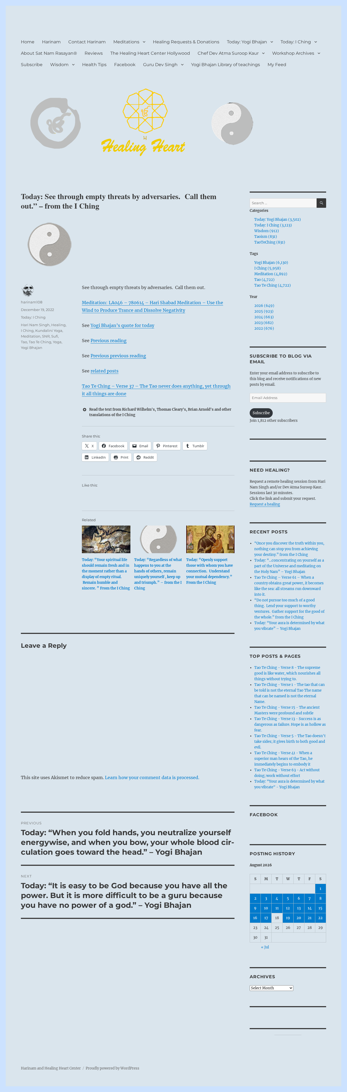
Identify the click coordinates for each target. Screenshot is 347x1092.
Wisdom (59, 64)
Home (27, 41)
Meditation (30, 336)
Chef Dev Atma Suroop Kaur (228, 53)
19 (288, 918)
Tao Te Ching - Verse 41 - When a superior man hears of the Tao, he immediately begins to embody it (283, 759)
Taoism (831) (265, 236)
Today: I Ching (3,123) (273, 225)
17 (266, 918)
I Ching (27, 330)
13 (299, 908)
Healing (58, 325)
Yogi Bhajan (31, 347)
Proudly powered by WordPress (112, 1068)
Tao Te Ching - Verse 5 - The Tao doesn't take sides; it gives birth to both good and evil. (290, 742)
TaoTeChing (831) (269, 242)
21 (309, 918)
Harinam (51, 41)
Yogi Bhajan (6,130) (271, 262)
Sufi (54, 336)
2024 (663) (264, 317)
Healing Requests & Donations (186, 41)
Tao (24, 342)
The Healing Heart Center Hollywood (150, 53)
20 (299, 918)
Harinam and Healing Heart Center (51, 1068)
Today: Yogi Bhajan (247, 41)
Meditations (126, 41)
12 (288, 908)
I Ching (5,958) (267, 268)
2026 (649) (264, 305)
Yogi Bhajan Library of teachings (225, 64)
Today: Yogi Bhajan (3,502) (277, 219)
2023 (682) (264, 322)
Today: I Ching (296, 41)
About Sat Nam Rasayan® (49, 53)
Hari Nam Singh (35, 325)
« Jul (265, 947)
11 (277, 908)
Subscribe (32, 64)
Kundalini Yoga (48, 330)
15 (320, 908)
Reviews (94, 53)
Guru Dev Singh (160, 64)
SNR (46, 336)
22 (320, 918)
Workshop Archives (293, 53)
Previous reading (109, 340)
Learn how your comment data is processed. (152, 777)
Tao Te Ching (40, 342)
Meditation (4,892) (270, 274)
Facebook (125, 64)
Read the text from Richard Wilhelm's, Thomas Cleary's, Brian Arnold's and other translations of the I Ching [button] (160, 412)
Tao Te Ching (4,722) (272, 285)
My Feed (277, 64)
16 (255, 918)
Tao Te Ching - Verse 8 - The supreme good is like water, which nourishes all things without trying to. (287, 673)
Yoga (57, 342)
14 (310, 908)
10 (266, 908)
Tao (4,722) (264, 279)
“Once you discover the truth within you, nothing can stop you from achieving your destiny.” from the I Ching (289, 549)
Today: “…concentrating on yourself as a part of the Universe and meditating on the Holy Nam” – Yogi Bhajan (289, 566)
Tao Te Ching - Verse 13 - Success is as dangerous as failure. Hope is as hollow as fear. (290, 725)
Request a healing (265, 504)
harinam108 (31, 302)
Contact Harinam (87, 41)
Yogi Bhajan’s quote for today (122, 325)
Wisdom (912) (266, 231)
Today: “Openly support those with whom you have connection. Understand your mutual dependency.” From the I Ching (209, 571)
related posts (104, 371)
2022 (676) (264, 328)
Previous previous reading (118, 355)
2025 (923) (264, 311)
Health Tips (94, 64)
